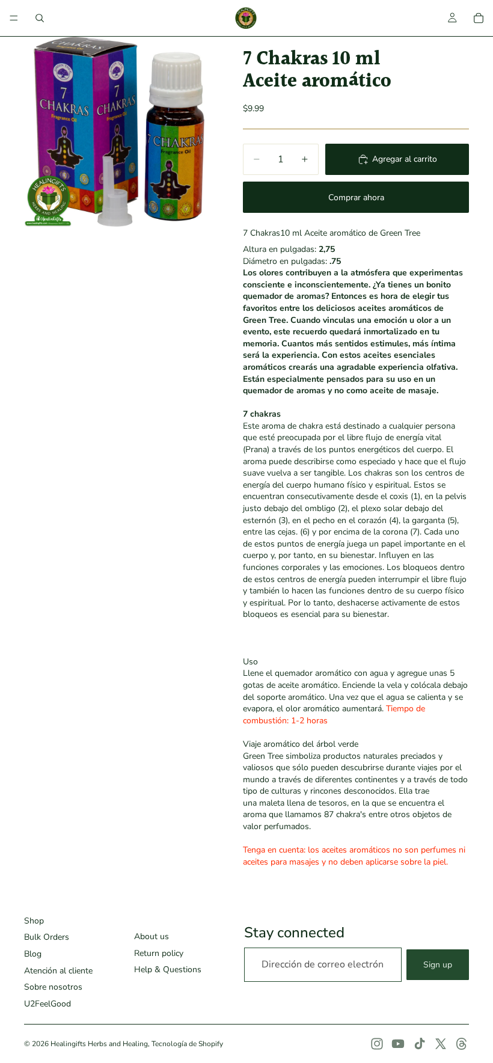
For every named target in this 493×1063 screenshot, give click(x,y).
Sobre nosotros (53, 987)
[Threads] (462, 1044)
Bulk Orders (46, 937)
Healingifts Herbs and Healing (99, 1044)
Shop (34, 921)
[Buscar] (39, 18)
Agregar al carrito (404, 159)
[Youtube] (398, 1044)
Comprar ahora (356, 197)
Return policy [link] (158, 953)
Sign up (437, 964)
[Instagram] (377, 1044)
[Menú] (14, 18)
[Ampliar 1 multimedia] (119, 132)
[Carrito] (478, 18)
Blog (32, 954)
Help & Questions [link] (167, 969)
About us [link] (151, 936)
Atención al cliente (58, 970)
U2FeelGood (47, 1003)
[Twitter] (440, 1044)
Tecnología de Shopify (187, 1044)
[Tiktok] (419, 1044)
